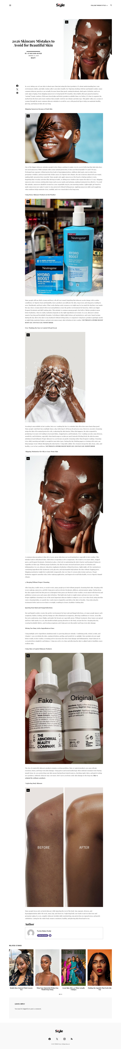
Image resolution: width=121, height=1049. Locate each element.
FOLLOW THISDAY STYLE (98, 5)
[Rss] (72, 1038)
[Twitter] (57, 1038)
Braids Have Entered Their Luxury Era (21, 988)
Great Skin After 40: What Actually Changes (73, 988)
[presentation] (13, 972)
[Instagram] (64, 1038)
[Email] (50, 935)
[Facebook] (50, 1038)
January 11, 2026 (34, 55)
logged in (26, 1009)
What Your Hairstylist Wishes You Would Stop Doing (47, 988)
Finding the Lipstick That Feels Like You (100, 988)
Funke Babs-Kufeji (35, 53)
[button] (59, 994)
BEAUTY (33, 58)
